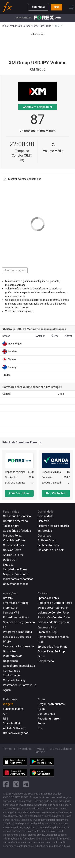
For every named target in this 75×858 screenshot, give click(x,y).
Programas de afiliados (17, 631)
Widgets (8, 704)
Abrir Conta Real (19, 493)
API (5, 713)
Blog (40, 728)
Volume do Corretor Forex (53, 612)
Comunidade (45, 516)
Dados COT (10, 559)
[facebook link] (6, 784)
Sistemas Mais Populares (53, 525)
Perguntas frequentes (51, 704)
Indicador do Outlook (51, 550)
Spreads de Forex (48, 598)
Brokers (8, 598)
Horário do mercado (15, 521)
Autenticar (38, 7)
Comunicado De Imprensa (54, 622)
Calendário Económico (17, 516)
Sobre (41, 723)
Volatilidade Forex (14, 540)
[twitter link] (16, 784)
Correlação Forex (13, 545)
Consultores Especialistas (19, 665)
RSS (5, 718)
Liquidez (8, 564)
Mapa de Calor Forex (16, 574)
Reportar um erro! (49, 718)
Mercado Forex (12, 535)
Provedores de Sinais (16, 617)
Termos (7, 748)
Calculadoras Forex (15, 569)
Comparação (46, 661)
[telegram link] (26, 784)
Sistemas (43, 521)
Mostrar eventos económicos (24, 178)
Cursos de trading (14, 680)
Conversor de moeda (16, 584)
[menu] (71, 7)
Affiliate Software (13, 728)
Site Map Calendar (60, 748)
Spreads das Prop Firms (52, 646)
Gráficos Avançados (15, 733)
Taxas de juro (11, 525)
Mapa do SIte (40, 750)
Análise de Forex (13, 554)
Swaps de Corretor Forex (53, 607)
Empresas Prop (47, 632)
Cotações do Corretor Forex (55, 602)
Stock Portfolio (12, 723)
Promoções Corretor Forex (54, 617)
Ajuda (41, 708)
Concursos (44, 535)
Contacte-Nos (46, 713)
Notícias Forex (12, 550)
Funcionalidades (13, 708)
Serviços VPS (11, 612)
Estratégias (45, 530)
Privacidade (24, 748)
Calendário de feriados (17, 530)
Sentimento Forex (48, 545)
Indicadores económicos (18, 579)
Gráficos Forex (47, 540)
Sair (56, 7)
